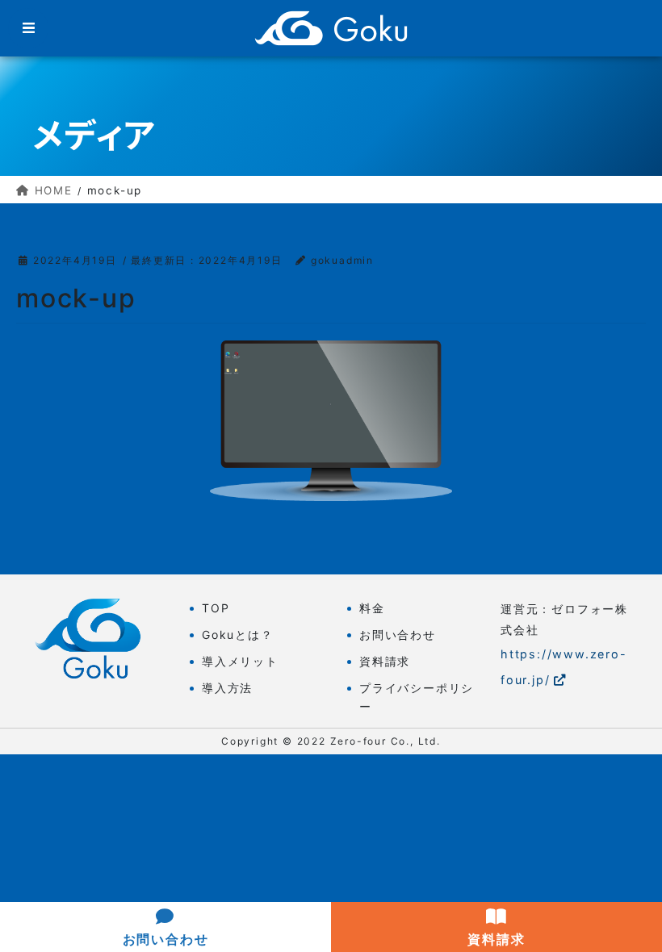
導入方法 (227, 688)
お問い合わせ (397, 634)
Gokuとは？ (238, 634)
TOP (215, 608)
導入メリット (240, 661)
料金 (372, 608)
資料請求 (384, 661)
